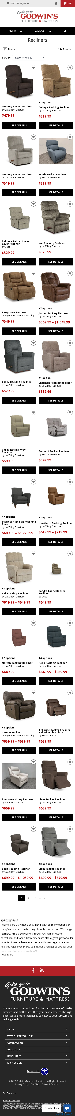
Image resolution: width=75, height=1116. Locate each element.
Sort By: (6, 57)
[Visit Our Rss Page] (42, 970)
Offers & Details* (50, 1084)
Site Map (35, 1084)
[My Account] (56, 3)
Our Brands (9, 1093)
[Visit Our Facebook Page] (33, 970)
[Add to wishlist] (33, 67)
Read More (7, 954)
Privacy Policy (22, 1084)
